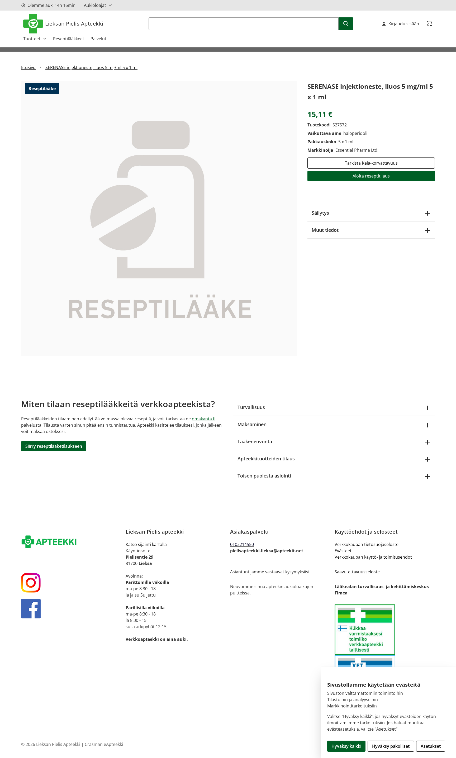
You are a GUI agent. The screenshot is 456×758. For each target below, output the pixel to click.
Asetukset (431, 746)
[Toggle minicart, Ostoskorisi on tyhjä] (429, 23)
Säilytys (320, 213)
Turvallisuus (251, 407)
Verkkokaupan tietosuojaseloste (366, 544)
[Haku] (346, 23)
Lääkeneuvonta (255, 441)
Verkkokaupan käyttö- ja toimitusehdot (373, 557)
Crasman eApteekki (104, 744)
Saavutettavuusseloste (357, 572)
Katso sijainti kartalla (146, 544)
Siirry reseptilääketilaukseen (53, 446)
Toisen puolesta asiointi (264, 475)
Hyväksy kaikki (346, 746)
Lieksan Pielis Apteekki (74, 23)
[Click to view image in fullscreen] (159, 218)
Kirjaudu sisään (403, 24)
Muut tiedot (325, 230)
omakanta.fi (203, 419)
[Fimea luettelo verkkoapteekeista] (385, 629)
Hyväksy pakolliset (391, 746)
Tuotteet (31, 39)
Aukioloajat (95, 5)
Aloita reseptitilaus (371, 176)
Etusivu (28, 67)
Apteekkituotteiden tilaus (266, 458)
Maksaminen (252, 424)
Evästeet (343, 551)
